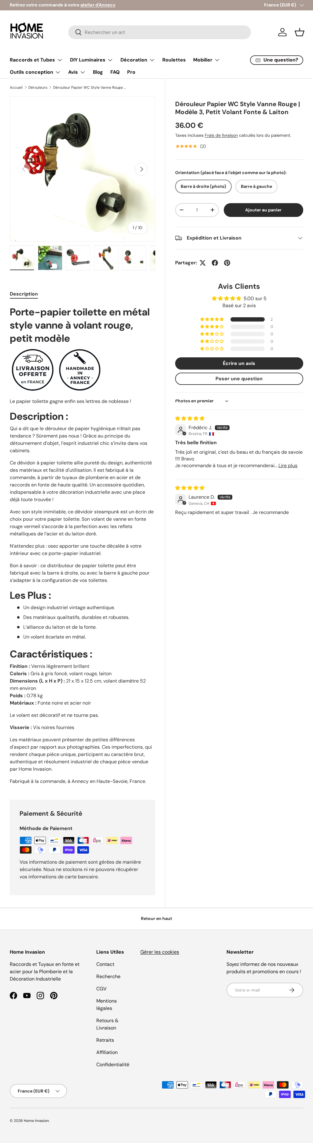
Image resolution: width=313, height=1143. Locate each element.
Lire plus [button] (287, 465)
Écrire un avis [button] (239, 363)
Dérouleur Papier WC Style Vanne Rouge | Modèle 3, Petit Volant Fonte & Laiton (90, 87)
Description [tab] (24, 294)
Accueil (16, 87)
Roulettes (174, 60)
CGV (101, 988)
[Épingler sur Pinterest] (227, 263)
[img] (189, 418)
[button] (299, 32)
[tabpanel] (82, 545)
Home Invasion (36, 1120)
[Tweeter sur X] (203, 263)
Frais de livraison (221, 135)
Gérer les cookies (159, 952)
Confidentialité (112, 1064)
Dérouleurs (37, 87)
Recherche (108, 976)
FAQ (115, 72)
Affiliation (107, 1052)
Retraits (105, 1040)
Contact (105, 964)
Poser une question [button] (239, 378)
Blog (98, 72)
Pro (131, 72)
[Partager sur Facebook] (215, 263)
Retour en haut (156, 918)
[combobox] (159, 32)
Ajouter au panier (263, 210)
